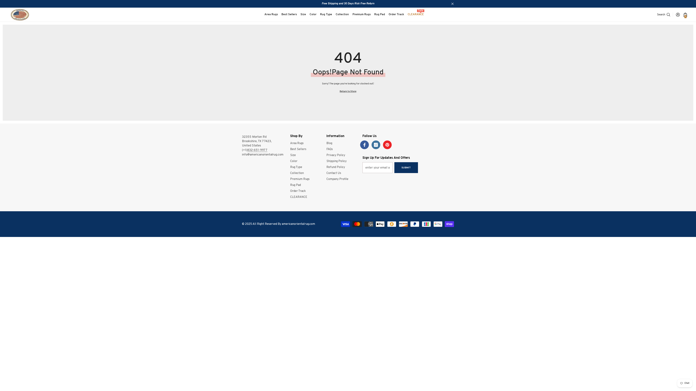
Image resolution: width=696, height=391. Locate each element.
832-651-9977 (257, 150)
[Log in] (678, 14)
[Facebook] (364, 144)
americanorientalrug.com (298, 224)
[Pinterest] (387, 144)
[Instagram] (376, 144)
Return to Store (348, 91)
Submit (406, 167)
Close (452, 3)
